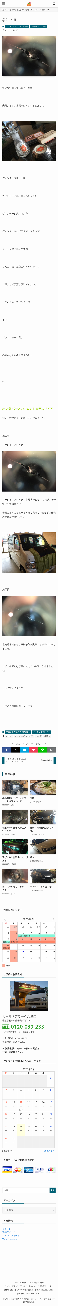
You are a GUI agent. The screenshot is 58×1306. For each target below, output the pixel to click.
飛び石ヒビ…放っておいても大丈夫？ (18, 1290)
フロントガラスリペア (24, 736)
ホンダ (38, 736)
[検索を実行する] (52, 1190)
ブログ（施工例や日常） (44, 1290)
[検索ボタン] (54, 3)
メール (38, 1294)
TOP (16, 1282)
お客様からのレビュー (25, 1294)
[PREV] (5, 919)
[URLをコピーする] (51, 750)
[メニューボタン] (3, 3)
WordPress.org (9, 1239)
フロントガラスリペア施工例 (17, 26)
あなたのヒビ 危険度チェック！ (41, 1286)
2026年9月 (49, 1151)
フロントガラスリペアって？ (16, 1286)
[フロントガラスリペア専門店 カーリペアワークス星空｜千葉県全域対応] (29, 3)
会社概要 (23, 1282)
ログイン (6, 1229)
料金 (42, 1282)
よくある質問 (33, 1282)
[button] (6, 750)
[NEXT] (53, 919)
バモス (9, 736)
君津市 (47, 736)
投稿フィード (8, 1232)
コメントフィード (11, 1235)
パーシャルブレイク (38, 26)
